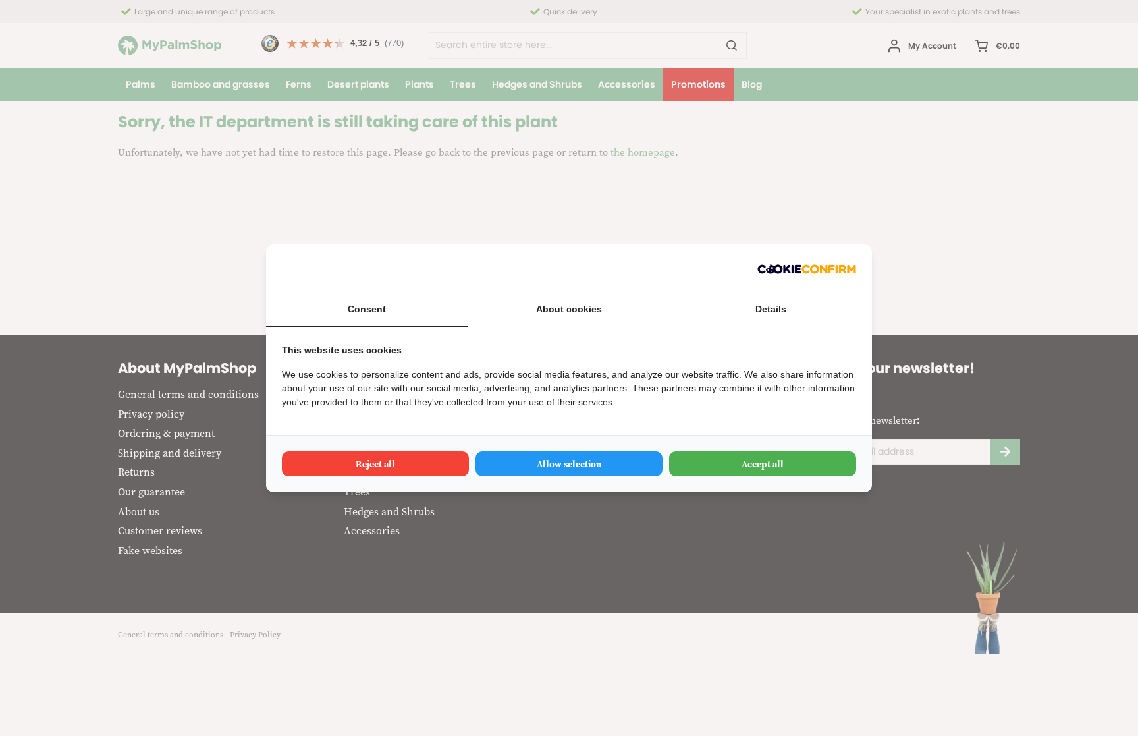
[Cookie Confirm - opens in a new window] (806, 268)
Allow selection (569, 463)
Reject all (375, 463)
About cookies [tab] (569, 309)
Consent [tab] (367, 309)
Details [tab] (770, 309)
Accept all (763, 463)
